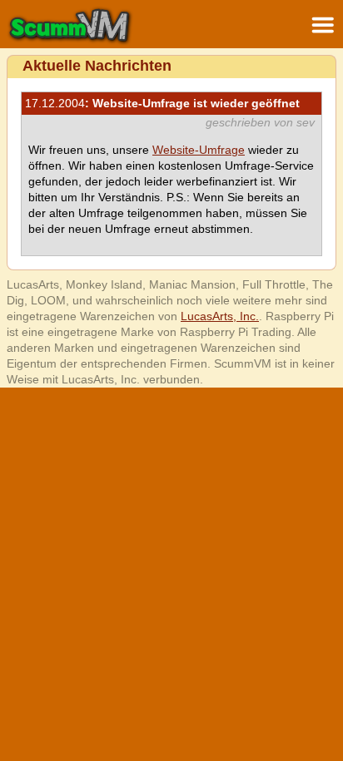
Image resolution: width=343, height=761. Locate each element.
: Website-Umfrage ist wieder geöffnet (162, 103)
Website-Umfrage (198, 149)
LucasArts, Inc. (220, 316)
